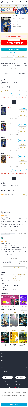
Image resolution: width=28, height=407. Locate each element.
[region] (14, 397)
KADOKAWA (15, 283)
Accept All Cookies (14, 404)
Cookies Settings (14, 400)
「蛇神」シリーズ (17, 5)
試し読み (22, 56)
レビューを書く (16, 21)
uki (5, 327)
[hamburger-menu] (26, 2)
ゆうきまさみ (16, 345)
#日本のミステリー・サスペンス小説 (9, 82)
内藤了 (11, 328)
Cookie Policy (5, 397)
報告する (23, 263)
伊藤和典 (11, 345)
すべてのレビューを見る (14, 268)
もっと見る (15, 68)
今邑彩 (4, 185)
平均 (9, 194)
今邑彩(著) (15, 18)
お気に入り (8, 56)
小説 (6, 15)
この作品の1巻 (6, 73)
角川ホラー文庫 (21, 18)
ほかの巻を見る (15, 59)
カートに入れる (15, 52)
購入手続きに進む (15, 49)
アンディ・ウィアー (23, 327)
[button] (18, 384)
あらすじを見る (15, 118)
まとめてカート (20, 94)
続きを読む (15, 230)
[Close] (26, 390)
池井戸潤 (21, 345)
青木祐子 (2, 327)
